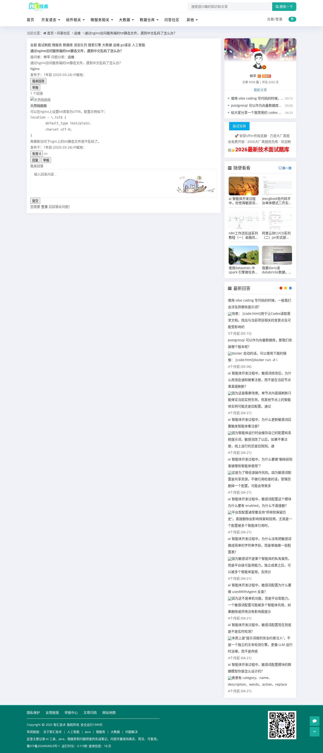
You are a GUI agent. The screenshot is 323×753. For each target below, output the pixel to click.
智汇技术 (59, 724)
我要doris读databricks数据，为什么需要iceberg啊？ (277, 270)
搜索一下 (286, 7)
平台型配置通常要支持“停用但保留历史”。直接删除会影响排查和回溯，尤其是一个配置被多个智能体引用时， (260, 519)
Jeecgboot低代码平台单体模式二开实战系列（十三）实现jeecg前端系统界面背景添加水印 (277, 201)
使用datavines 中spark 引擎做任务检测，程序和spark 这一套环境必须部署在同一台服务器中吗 (243, 270)
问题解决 (131, 732)
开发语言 (49, 19)
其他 (190, 19)
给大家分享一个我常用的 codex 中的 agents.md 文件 (270, 112)
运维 (77, 33)
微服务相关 (100, 19)
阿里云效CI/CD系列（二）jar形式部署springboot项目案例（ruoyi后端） (276, 235)
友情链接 (52, 712)
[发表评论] (314, 721)
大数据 (124, 19)
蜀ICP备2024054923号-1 (43, 746)
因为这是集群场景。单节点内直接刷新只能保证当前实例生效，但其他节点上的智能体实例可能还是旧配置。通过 (259, 399)
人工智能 (73, 732)
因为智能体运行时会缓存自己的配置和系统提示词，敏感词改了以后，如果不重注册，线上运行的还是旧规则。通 (259, 439)
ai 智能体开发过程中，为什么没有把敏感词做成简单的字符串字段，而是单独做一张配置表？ (259, 545)
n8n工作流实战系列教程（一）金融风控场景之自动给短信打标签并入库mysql (243, 235)
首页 (30, 19)
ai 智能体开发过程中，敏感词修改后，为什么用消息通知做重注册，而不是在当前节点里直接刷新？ (259, 380)
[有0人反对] (46, 153)
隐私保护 (33, 712)
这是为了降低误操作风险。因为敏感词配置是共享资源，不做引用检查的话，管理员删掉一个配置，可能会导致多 (259, 479)
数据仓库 (147, 19)
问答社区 (171, 19)
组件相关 (73, 19)
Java (88, 732)
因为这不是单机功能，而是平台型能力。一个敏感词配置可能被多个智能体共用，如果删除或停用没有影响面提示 (259, 605)
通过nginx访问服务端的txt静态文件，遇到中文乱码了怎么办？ (131, 33)
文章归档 (90, 712)
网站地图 (109, 712)
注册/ (271, 19)
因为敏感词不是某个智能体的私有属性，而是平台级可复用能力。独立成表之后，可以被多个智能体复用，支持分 (259, 565)
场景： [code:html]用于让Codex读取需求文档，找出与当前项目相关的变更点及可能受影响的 (259, 320)
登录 (279, 19)
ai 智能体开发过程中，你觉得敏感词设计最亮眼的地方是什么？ (243, 201)
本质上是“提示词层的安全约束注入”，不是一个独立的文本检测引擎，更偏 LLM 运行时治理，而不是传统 (260, 644)
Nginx (34, 68)
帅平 (47, 57)
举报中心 (71, 712)
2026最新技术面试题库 (262, 149)
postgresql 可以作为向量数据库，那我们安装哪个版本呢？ (274, 105)
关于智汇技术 (52, 732)
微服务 (100, 732)
